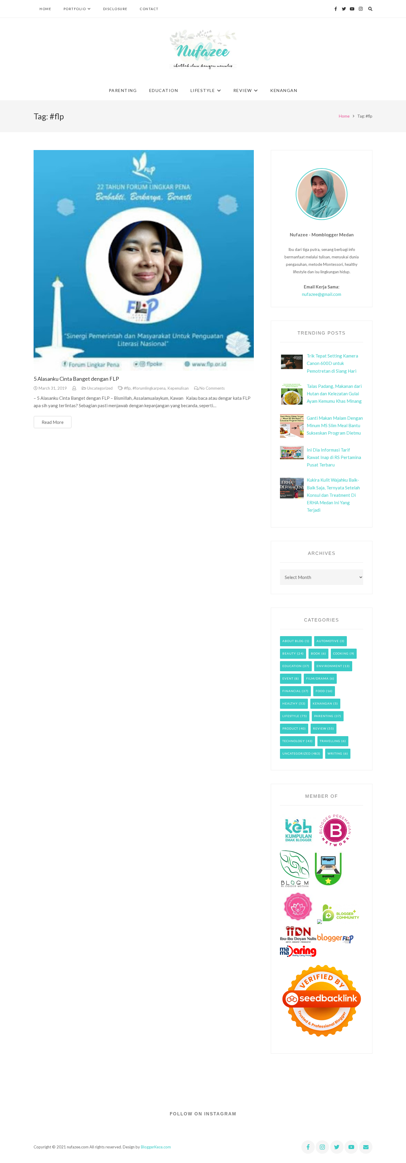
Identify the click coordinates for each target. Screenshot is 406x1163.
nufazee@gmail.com (321, 294)
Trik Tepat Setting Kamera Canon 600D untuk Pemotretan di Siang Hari (332, 363)
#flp (127, 388)
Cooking (341, 653)
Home (344, 116)
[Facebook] (335, 9)
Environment (329, 666)
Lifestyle (290, 716)
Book (315, 653)
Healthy (290, 703)
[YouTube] (352, 9)
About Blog (293, 641)
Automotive (328, 641)
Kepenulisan (178, 388)
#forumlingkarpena (149, 388)
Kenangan (322, 703)
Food (320, 691)
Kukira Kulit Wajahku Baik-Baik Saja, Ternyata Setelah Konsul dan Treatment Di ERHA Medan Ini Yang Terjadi (333, 495)
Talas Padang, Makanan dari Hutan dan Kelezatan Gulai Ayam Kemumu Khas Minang (334, 393)
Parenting (323, 716)
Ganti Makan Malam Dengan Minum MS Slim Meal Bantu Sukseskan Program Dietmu (335, 425)
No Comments (212, 388)
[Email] (365, 1147)
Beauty (289, 653)
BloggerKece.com (156, 1147)
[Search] (370, 9)
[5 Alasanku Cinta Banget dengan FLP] (144, 260)
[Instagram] (360, 9)
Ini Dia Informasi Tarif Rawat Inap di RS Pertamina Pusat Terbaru (334, 457)
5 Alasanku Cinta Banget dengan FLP (76, 378)
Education (292, 666)
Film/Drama (317, 678)
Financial (291, 691)
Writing (335, 753)
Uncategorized (100, 388)
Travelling (330, 741)
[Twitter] (344, 9)
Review (319, 728)
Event (287, 678)
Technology (293, 741)
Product (290, 728)
